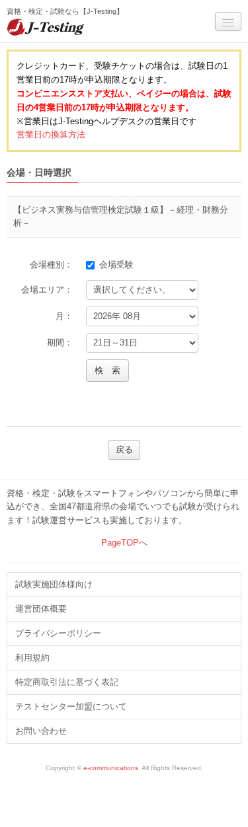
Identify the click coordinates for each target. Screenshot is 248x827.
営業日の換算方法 (51, 134)
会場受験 (119, 265)
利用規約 (32, 658)
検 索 (107, 370)
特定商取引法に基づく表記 (66, 682)
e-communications (110, 768)
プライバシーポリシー (58, 633)
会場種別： (51, 265)
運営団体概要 (41, 609)
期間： (60, 342)
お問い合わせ (41, 731)
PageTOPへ (124, 543)
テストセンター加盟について (71, 706)
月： (64, 316)
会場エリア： (47, 290)
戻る (124, 449)
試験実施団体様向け (54, 584)
